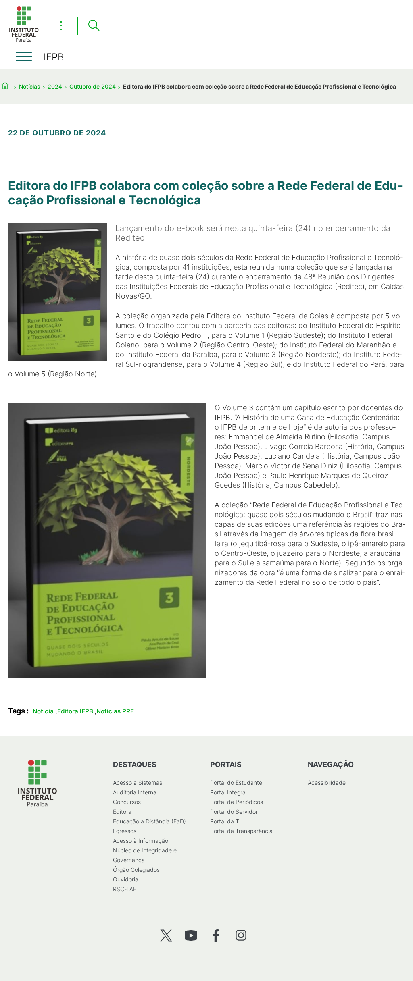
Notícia (43, 711)
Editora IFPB (75, 711)
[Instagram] (241, 935)
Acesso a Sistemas (137, 782)
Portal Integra (228, 792)
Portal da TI (225, 821)
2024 (55, 86)
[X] (165, 935)
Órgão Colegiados (136, 869)
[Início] (23, 40)
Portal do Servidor (234, 811)
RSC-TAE (124, 888)
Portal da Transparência (241, 830)
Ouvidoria (125, 879)
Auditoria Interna (134, 792)
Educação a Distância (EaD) (149, 821)
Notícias (29, 86)
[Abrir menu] (23, 56)
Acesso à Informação (140, 840)
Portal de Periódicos (236, 801)
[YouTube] (190, 935)
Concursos (127, 801)
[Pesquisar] (93, 26)
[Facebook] (215, 935)
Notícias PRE (115, 711)
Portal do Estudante (236, 782)
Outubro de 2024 (92, 86)
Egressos (124, 830)
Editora (122, 811)
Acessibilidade (327, 782)
